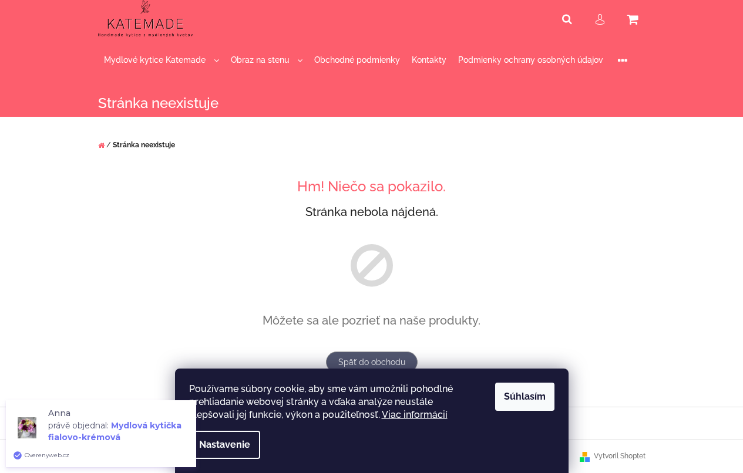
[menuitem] (161, 60)
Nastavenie (224, 444)
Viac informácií (415, 414)
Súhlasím (525, 396)
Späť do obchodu (371, 362)
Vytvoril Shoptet (619, 456)
